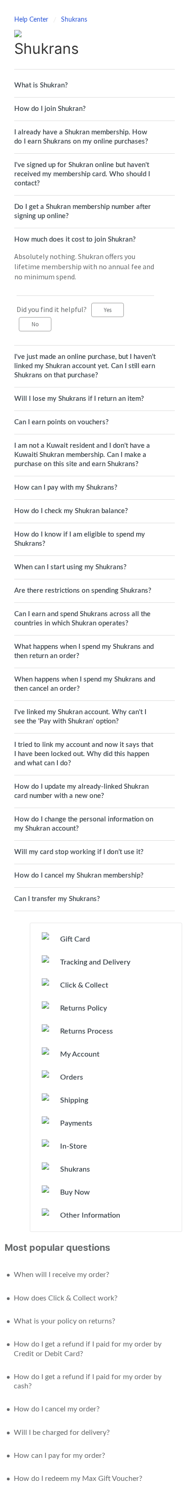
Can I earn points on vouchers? (61, 422)
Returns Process (86, 1031)
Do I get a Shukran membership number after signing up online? (82, 211)
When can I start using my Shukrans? (70, 567)
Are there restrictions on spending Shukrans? (82, 590)
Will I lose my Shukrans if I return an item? (79, 398)
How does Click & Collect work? (65, 1298)
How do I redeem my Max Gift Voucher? (78, 1478)
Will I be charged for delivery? (62, 1432)
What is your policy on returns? (64, 1321)
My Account (80, 1054)
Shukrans (74, 20)
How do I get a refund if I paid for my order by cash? (87, 1381)
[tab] (94, 85)
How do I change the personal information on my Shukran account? (83, 824)
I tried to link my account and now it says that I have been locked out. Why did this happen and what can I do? (83, 754)
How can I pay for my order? (59, 1455)
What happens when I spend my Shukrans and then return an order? (84, 651)
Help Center (32, 20)
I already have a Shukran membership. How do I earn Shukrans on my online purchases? (81, 137)
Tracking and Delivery (95, 962)
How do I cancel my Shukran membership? (79, 875)
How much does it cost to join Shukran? (75, 239)
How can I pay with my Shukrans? (65, 487)
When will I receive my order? (61, 1274)
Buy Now (75, 1192)
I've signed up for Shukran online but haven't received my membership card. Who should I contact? (82, 174)
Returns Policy (83, 1008)
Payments (76, 1123)
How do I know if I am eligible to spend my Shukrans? (79, 539)
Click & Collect (84, 985)
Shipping (74, 1100)
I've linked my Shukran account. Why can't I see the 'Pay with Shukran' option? (80, 717)
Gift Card (75, 939)
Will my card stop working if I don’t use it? (79, 852)
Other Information (90, 1215)
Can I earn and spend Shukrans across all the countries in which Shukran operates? (82, 619)
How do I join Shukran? (50, 108)
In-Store (73, 1146)
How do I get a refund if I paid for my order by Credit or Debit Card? (87, 1349)
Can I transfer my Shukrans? (57, 899)
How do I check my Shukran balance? (71, 511)
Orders (71, 1077)
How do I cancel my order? (57, 1409)
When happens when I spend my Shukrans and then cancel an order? (84, 684)
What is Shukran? (41, 85)
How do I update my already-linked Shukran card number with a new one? (81, 791)
